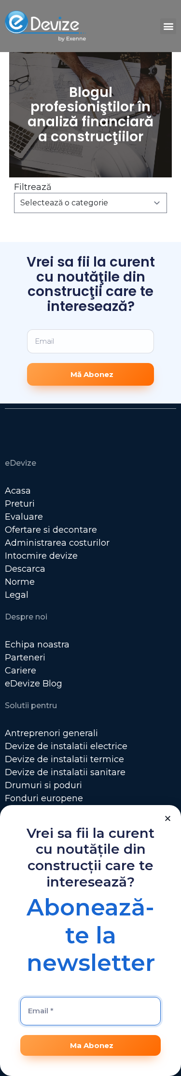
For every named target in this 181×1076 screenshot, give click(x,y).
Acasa (18, 490)
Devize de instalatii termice (64, 759)
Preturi (20, 503)
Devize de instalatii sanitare (65, 772)
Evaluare (24, 516)
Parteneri (25, 657)
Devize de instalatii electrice (66, 746)
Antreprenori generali (51, 733)
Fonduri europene (44, 798)
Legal (16, 595)
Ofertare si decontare (51, 530)
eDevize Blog (33, 683)
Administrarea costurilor (57, 543)
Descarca (25, 569)
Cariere (20, 670)
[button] (168, 26)
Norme (20, 582)
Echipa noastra (37, 644)
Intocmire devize (41, 556)
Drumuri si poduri (43, 785)
